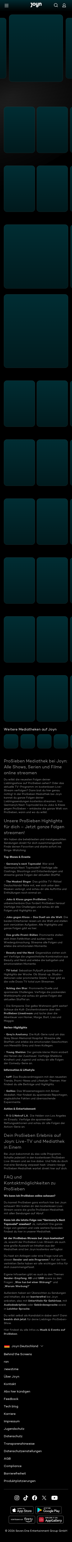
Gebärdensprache (46, 1304)
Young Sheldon (16, 1052)
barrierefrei (38, 1296)
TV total (11, 970)
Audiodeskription (15, 1304)
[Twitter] (44, 1498)
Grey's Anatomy (17, 1034)
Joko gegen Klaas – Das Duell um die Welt (34, 917)
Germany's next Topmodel (23, 863)
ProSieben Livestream (18, 1013)
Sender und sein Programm (31, 1259)
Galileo (10, 1091)
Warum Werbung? (17, 1286)
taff (9, 1076)
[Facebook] (34, 1498)
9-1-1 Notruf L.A (17, 1115)
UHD (41, 1278)
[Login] (64, 5)
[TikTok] (25, 1498)
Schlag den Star (16, 988)
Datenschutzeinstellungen (23, 1451)
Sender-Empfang (15, 1278)
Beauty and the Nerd (20, 952)
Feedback (11, 1399)
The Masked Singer (18, 881)
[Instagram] (17, 1498)
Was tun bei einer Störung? (33, 1282)
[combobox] (24, 1346)
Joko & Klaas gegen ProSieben (26, 899)
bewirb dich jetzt (15, 1319)
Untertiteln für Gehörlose (44, 1300)
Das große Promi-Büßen (22, 935)
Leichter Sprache (18, 1308)
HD (30, 1278)
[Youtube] (54, 1498)
